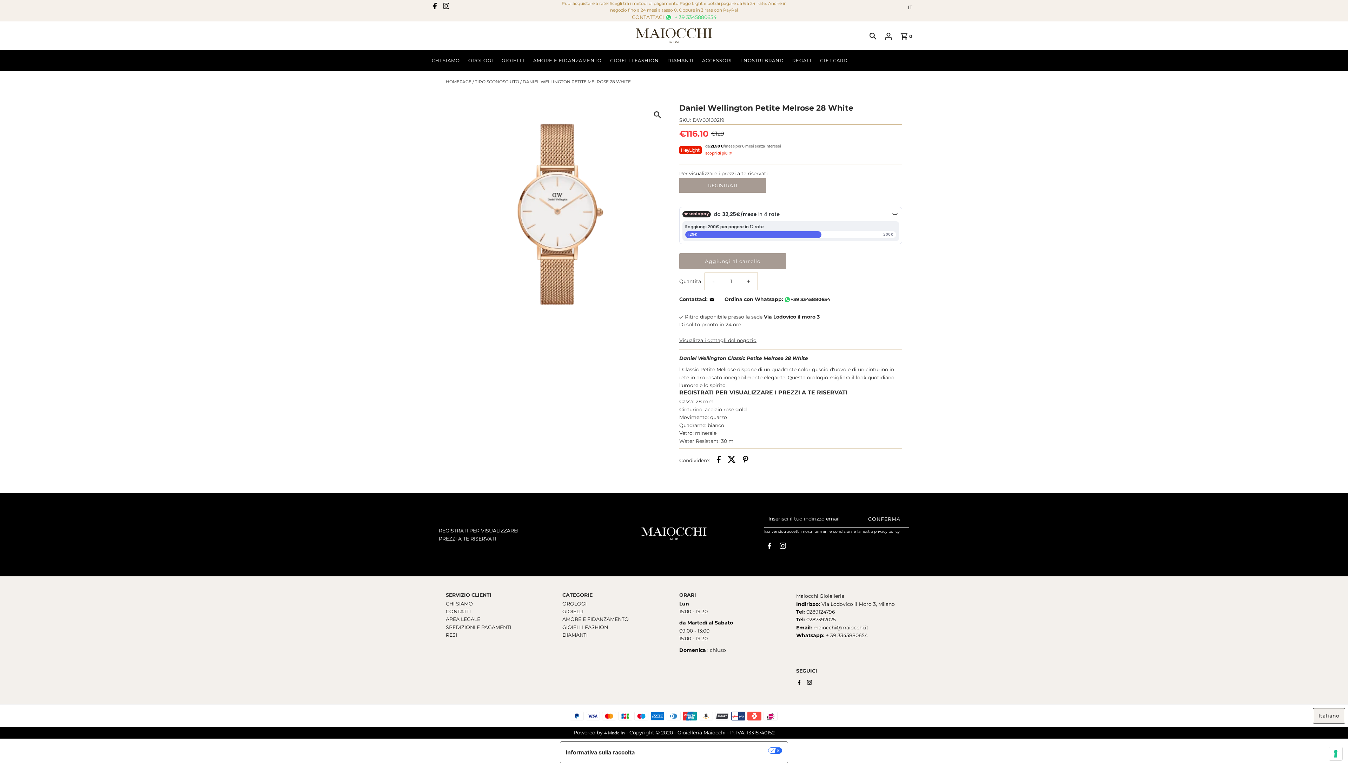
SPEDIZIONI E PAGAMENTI (478, 627)
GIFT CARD (834, 60)
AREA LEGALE (463, 619)
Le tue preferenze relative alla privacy (705, 750)
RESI (451, 635)
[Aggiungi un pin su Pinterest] (745, 460)
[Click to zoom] (657, 115)
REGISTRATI (722, 185)
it (910, 7)
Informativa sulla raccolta (600, 752)
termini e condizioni (833, 531)
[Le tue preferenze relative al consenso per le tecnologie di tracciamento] (1335, 753)
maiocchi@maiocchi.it (840, 627)
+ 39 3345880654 (694, 17)
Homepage (458, 81)
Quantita (690, 281)
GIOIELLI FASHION (585, 627)
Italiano (1329, 716)
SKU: (685, 120)
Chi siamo (446, 60)
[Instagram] (446, 7)
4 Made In (614, 732)
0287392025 (820, 619)
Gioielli (513, 60)
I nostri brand (762, 60)
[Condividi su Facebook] (719, 460)
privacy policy (887, 531)
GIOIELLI (572, 611)
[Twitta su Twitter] (732, 460)
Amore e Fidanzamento (567, 60)
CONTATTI (458, 611)
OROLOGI (574, 604)
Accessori (717, 60)
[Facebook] (435, 7)
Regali (802, 60)
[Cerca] (873, 35)
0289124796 (820, 612)
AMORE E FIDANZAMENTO (595, 619)
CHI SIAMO (459, 604)
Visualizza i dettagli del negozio (717, 340)
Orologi (480, 60)
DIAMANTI (575, 635)
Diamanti (680, 60)
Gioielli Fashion (634, 60)
